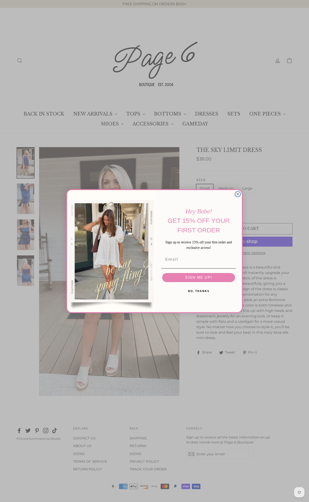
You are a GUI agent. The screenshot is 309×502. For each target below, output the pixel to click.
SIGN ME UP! (198, 277)
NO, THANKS (198, 291)
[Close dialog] (237, 194)
